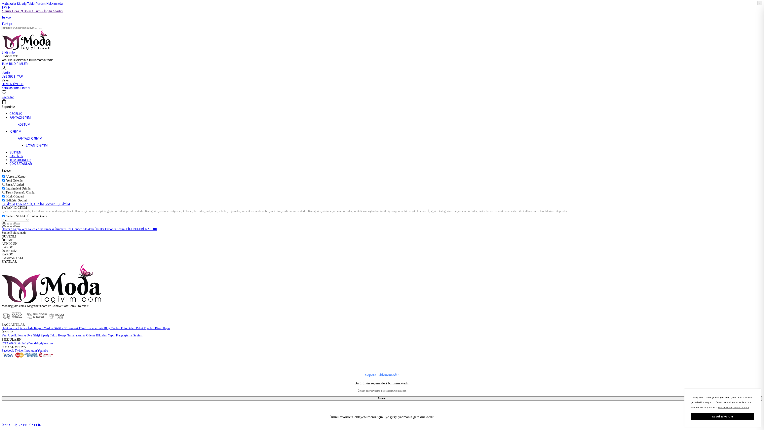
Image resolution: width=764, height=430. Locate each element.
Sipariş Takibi (26, 4)
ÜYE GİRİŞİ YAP (12, 76)
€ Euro (36, 11)
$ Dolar (26, 11)
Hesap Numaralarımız (71, 335)
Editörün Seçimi (16, 200)
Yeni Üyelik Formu (14, 335)
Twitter (19, 350)
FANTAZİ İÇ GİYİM (30, 204)
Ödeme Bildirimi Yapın (100, 335)
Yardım (41, 4)
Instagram (30, 350)
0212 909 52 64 (11, 343)
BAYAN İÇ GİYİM (57, 204)
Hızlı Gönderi (15, 196)
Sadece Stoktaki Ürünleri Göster (26, 216)
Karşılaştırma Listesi (17, 88)
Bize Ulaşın (162, 328)
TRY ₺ (6, 7)
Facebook (8, 350)
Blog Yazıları (111, 328)
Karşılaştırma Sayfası (128, 335)
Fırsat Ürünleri (15, 184)
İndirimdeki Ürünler (18, 188)
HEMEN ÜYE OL (12, 84)
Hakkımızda (54, 4)
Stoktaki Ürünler (94, 229)
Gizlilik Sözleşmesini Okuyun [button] (733, 407)
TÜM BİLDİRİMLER (15, 64)
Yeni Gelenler (14, 180)
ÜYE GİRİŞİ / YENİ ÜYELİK (21, 424)
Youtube (42, 350)
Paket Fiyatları (144, 328)
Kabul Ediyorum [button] (722, 416)
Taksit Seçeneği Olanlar (20, 192)
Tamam (382, 398)
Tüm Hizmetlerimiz (90, 328)
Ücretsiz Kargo (15, 176)
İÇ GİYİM (8, 204)
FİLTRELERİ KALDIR (141, 229)
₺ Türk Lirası (11, 11)
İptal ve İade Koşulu (30, 328)
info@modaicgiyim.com (37, 343)
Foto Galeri (127, 328)
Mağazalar (9, 4)
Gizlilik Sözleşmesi (65, 328)
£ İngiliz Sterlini (52, 11)
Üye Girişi (33, 335)
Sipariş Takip (49, 335)
